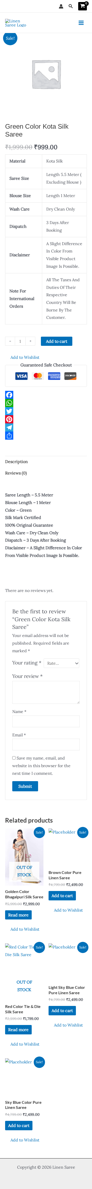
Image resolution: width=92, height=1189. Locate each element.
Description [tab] (16, 461)
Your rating (26, 663)
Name (19, 711)
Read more (18, 914)
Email (19, 734)
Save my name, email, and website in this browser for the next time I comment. (41, 765)
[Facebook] (46, 395)
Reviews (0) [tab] (16, 472)
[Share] (46, 436)
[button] (70, 6)
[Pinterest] (46, 419)
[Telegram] (46, 427)
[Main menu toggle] (81, 22)
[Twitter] (46, 411)
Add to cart (56, 341)
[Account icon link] (61, 6)
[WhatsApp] (46, 403)
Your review (27, 676)
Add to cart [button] (62, 895)
